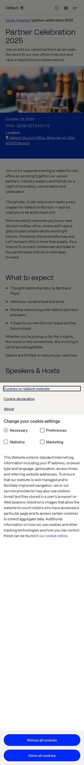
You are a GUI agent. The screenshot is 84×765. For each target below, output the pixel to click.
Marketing (54, 441)
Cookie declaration (19, 398)
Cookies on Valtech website (26, 388)
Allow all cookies (42, 755)
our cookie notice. (53, 535)
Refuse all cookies (42, 739)
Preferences (56, 430)
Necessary (19, 430)
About (9, 408)
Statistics (17, 441)
